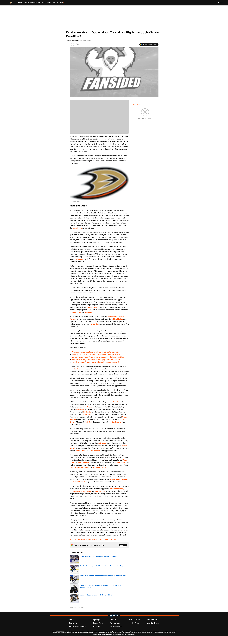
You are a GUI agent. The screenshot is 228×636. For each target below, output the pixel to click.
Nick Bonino (75, 467)
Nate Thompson (83, 462)
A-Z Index (96, 626)
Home (72, 607)
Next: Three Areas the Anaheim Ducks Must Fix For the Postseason (93, 539)
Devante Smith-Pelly (116, 489)
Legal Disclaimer (153, 623)
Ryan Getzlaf (76, 312)
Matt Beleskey (93, 307)
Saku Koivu (85, 467)
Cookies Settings (116, 626)
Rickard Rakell (120, 462)
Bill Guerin (87, 412)
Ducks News (79, 607)
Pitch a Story (73, 623)
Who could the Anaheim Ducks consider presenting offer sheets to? (95, 352)
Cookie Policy (134, 623)
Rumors (26, 2)
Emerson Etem (75, 491)
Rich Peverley (117, 422)
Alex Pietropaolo (74, 40)
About (71, 620)
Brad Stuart (80, 409)
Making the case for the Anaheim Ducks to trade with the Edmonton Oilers (98, 357)
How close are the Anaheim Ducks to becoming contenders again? (95, 362)
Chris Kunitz (86, 414)
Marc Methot (118, 319)
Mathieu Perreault (99, 467)
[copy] (80, 44)
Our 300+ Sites (134, 620)
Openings (96, 620)
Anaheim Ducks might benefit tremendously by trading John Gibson (96, 359)
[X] (215, 2)
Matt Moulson (95, 451)
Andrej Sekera (115, 479)
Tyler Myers (112, 316)
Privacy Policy (98, 623)
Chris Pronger (88, 407)
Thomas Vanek (80, 451)
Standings (41, 2)
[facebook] (218, 2)
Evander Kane (94, 324)
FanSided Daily (152, 620)
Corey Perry (89, 312)
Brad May (116, 402)
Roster (49, 2)
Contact (113, 620)
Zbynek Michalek (79, 482)
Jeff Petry (124, 479)
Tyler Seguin (79, 259)
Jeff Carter (102, 443)
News (20, 2)
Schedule (33, 2)
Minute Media (60, 631)
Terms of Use (115, 623)
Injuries (55, 2)
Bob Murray (78, 369)
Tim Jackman (100, 491)
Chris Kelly (88, 422)
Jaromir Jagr (77, 228)
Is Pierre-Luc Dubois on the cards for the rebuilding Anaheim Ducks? (96, 354)
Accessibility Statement (77, 626)
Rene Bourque (86, 491)
